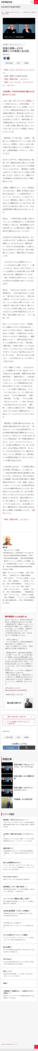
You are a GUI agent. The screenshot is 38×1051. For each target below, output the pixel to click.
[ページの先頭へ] (36, 1047)
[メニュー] (36, 2)
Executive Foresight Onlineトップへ (9, 1044)
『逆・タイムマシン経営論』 (22, 101)
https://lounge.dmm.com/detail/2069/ (16, 690)
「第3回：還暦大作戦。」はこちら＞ (16, 79)
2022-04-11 (6, 54)
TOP (2, 12)
